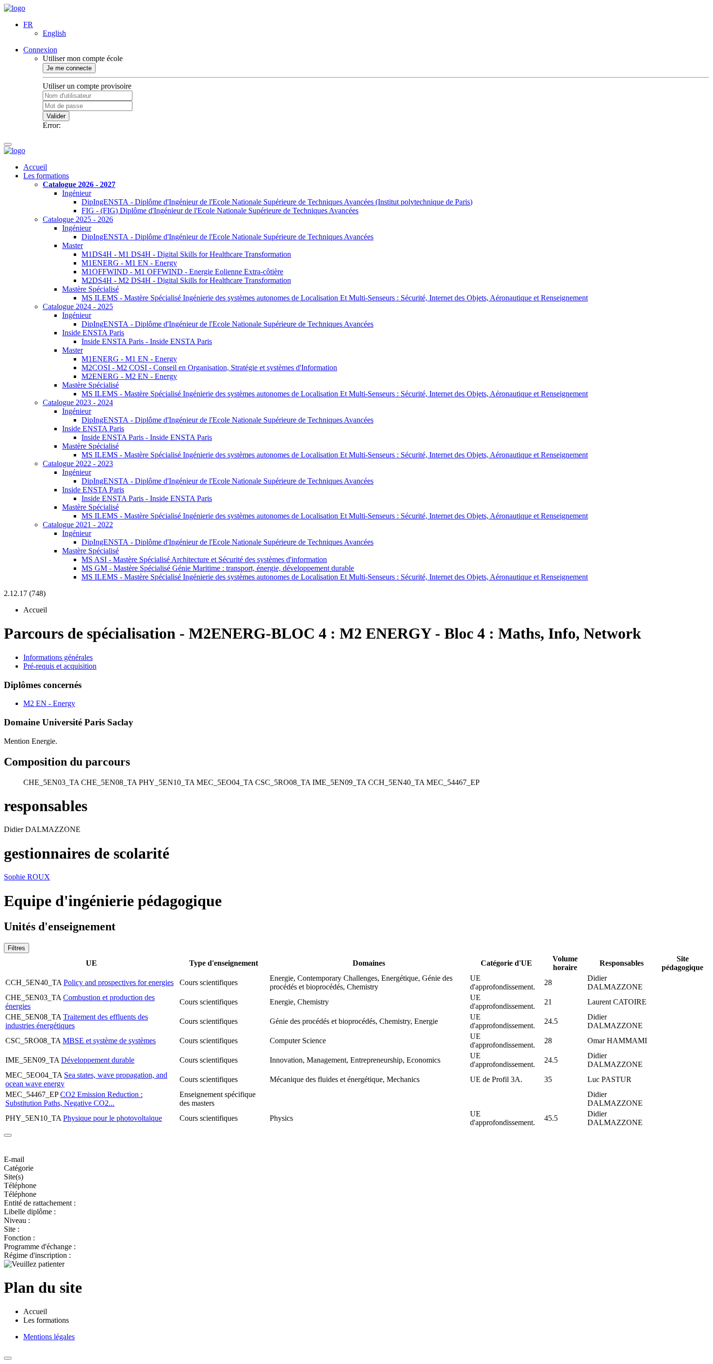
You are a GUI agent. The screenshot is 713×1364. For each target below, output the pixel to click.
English (54, 33)
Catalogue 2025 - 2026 (78, 219)
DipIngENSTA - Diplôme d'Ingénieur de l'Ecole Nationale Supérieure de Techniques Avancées (227, 237)
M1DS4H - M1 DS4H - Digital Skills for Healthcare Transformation (186, 254)
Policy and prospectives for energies (119, 982)
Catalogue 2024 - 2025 (78, 306)
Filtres (16, 948)
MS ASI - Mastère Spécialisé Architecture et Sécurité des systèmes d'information (204, 559)
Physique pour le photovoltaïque (112, 1118)
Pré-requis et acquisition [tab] (60, 666)
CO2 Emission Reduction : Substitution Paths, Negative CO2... (74, 1098)
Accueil (35, 167)
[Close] (8, 1135)
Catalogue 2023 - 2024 (78, 402)
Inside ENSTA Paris (93, 333)
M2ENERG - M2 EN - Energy (129, 376)
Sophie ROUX (27, 877)
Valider (56, 116)
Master (72, 245)
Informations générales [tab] (58, 657)
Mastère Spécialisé (90, 289)
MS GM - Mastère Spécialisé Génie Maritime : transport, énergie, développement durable (217, 568)
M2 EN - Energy (49, 703)
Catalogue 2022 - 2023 (78, 463)
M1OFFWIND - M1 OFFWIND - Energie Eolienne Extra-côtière (182, 271)
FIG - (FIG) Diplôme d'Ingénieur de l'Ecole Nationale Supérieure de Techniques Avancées (219, 210)
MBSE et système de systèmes (109, 1040)
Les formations (46, 176)
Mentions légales (49, 1337)
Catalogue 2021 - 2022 (78, 524)
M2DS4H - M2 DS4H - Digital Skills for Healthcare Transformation (186, 280)
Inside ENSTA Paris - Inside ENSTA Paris (146, 341)
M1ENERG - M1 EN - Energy (129, 263)
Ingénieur (76, 193)
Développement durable (97, 1060)
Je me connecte (69, 68)
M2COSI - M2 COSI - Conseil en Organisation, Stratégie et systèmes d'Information (209, 367)
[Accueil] (14, 8)
